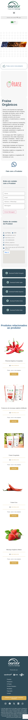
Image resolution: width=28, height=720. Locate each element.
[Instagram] (5, 703)
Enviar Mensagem (9, 212)
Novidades (9, 688)
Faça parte (9, 691)
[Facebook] (10, 703)
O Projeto (9, 684)
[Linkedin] (18, 703)
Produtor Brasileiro (11, 686)
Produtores (9, 681)
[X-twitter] (14, 703)
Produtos (9, 679)
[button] (14, 12)
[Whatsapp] (22, 703)
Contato (9, 693)
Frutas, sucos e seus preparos (14, 370)
